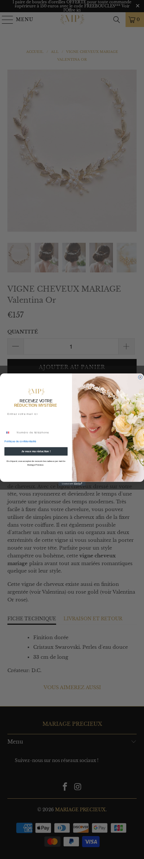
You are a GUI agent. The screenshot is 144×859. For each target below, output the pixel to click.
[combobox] (9, 432)
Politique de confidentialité (20, 441)
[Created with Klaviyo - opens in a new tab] (71, 483)
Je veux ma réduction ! (36, 451)
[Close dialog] (140, 377)
